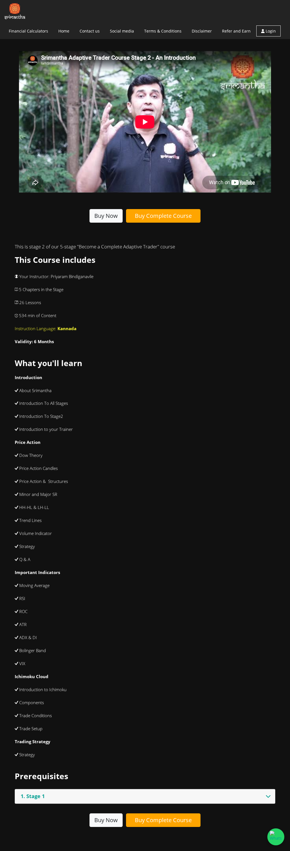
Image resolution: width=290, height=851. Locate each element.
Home (63, 31)
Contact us (90, 31)
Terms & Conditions (163, 31)
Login (270, 31)
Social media (122, 31)
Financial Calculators (28, 31)
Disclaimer (202, 31)
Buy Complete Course (163, 216)
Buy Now (106, 216)
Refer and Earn (236, 31)
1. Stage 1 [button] (33, 796)
